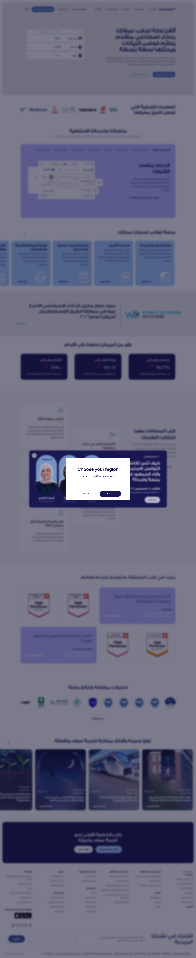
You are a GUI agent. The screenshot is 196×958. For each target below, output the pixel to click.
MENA (86, 494)
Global (110, 494)
